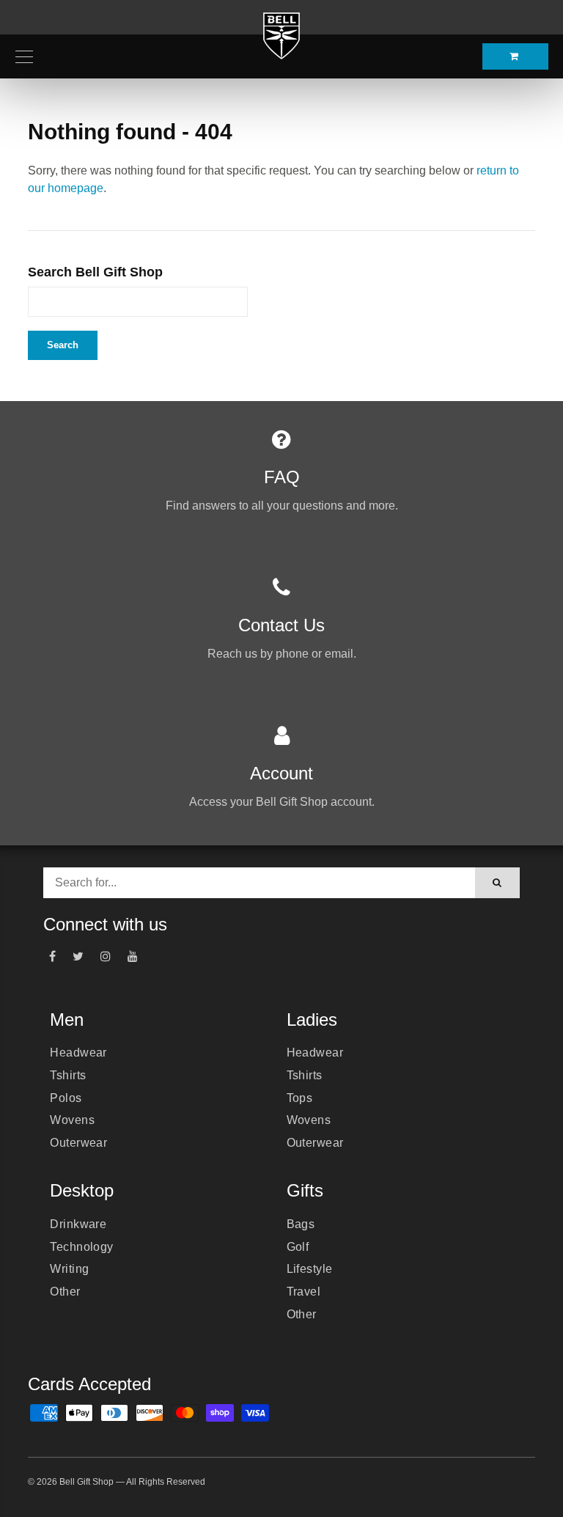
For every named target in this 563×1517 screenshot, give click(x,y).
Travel (304, 1291)
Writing (69, 1269)
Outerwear (78, 1142)
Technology (82, 1247)
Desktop (82, 1190)
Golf (298, 1247)
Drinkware (78, 1224)
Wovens (72, 1120)
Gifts (305, 1190)
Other (65, 1291)
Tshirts (68, 1075)
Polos (65, 1098)
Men (67, 1019)
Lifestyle (310, 1269)
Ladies (312, 1019)
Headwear (78, 1052)
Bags (301, 1224)
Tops (300, 1098)
